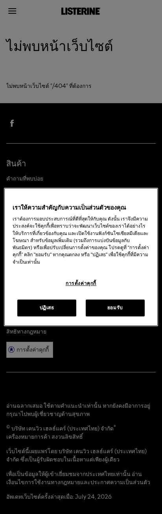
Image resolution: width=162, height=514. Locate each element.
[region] (81, 257)
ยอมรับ (115, 307)
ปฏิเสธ (47, 307)
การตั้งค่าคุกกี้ (81, 283)
